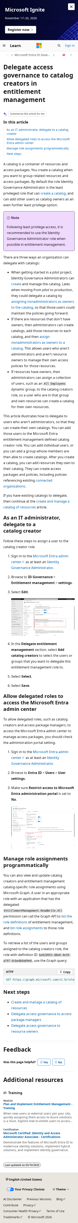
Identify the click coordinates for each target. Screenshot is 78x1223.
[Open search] (59, 45)
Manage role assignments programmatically (38, 148)
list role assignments (26, 928)
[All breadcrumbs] (7, 55)
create (16, 284)
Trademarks (11, 1217)
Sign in (70, 45)
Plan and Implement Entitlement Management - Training (37, 1106)
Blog (59, 1199)
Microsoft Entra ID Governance (33, 55)
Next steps (14, 154)
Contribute (10, 1205)
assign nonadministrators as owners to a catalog (38, 342)
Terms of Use (55, 1211)
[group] (39, 979)
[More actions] (71, 55)
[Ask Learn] (64, 55)
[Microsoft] (39, 45)
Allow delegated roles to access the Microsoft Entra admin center (38, 141)
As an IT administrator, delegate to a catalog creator (37, 131)
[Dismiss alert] (71, 6)
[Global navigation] (4, 45)
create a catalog (53, 193)
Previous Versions (39, 1199)
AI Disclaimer (12, 1199)
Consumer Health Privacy (20, 1211)
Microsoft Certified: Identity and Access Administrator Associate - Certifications (31, 1135)
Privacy (28, 1205)
